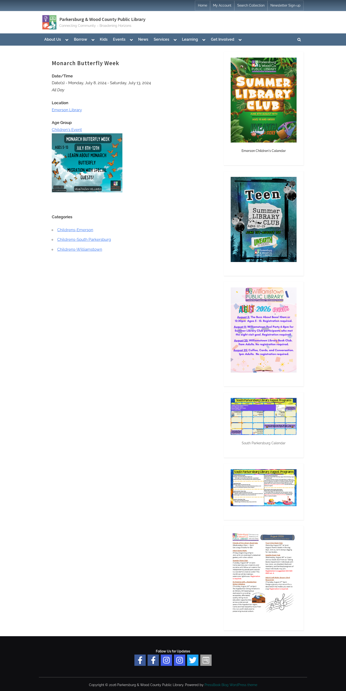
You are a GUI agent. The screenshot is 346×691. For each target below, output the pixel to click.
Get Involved (222, 39)
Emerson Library (67, 109)
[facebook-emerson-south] (140, 660)
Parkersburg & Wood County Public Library (102, 19)
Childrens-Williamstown (79, 249)
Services (161, 39)
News (143, 39)
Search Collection (251, 5)
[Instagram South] (179, 660)
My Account (222, 5)
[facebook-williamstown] (153, 660)
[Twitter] (192, 660)
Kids (104, 39)
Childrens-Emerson (75, 229)
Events (119, 39)
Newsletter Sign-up (285, 5)
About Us (52, 39)
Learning (190, 39)
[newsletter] (206, 660)
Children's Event (67, 129)
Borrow (80, 39)
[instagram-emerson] (166, 660)
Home (202, 5)
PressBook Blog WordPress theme (231, 685)
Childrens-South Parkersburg (84, 239)
